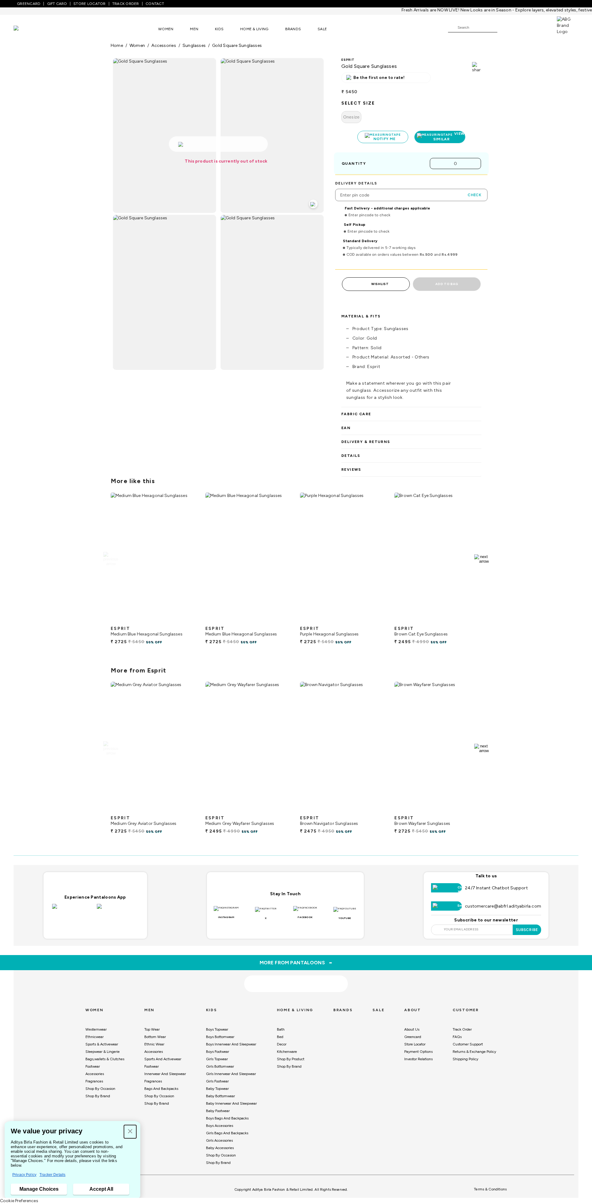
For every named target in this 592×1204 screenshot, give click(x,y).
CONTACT (155, 4)
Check (474, 195)
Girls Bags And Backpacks (227, 1133)
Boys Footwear (217, 1051)
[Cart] (539, 27)
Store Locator (415, 1044)
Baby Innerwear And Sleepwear (231, 1103)
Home (117, 45)
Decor (281, 1044)
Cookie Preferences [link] (19, 1200)
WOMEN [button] (165, 29)
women (137, 45)
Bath (281, 1029)
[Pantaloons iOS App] (73, 910)
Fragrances (94, 1081)
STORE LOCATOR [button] (89, 4)
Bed (280, 1037)
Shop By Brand (97, 1096)
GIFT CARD (57, 4)
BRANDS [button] (293, 29)
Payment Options (418, 1051)
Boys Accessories (219, 1125)
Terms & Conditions (490, 1189)
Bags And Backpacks (161, 1088)
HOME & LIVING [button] (254, 29)
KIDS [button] (219, 29)
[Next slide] (481, 559)
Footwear (92, 1066)
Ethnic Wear (154, 1044)
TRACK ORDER (125, 4)
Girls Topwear (217, 1059)
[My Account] (522, 27)
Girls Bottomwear (220, 1066)
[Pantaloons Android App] (117, 910)
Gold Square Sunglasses (237, 45)
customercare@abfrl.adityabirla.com (503, 906)
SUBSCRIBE (527, 930)
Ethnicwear (94, 1037)
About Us (411, 1029)
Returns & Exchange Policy (474, 1051)
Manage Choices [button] (39, 1189)
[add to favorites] (188, 620)
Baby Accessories (220, 1148)
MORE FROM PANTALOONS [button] (296, 962)
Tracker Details (52, 1175)
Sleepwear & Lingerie (102, 1051)
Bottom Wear (155, 1037)
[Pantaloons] (25, 29)
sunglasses (194, 45)
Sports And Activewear (162, 1059)
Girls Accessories (219, 1140)
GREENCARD (28, 4)
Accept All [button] (101, 1189)
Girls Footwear (217, 1081)
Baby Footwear (218, 1111)
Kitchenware (287, 1051)
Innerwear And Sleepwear (165, 1074)
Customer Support (468, 1044)
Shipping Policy (465, 1059)
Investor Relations (418, 1059)
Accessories (94, 1074)
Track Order (462, 1029)
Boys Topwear (217, 1029)
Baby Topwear (217, 1088)
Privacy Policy (24, 1175)
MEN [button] (194, 29)
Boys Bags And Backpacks (227, 1118)
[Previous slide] (110, 559)
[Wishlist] (505, 27)
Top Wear (152, 1029)
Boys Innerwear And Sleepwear (231, 1044)
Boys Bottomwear (220, 1037)
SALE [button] (322, 29)
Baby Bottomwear (220, 1096)
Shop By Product (290, 1059)
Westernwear (96, 1029)
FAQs (457, 1037)
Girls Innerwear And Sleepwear (231, 1074)
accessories (163, 45)
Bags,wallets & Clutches (104, 1059)
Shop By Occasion (100, 1088)
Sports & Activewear (101, 1044)
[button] (130, 1131)
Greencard (412, 1037)
